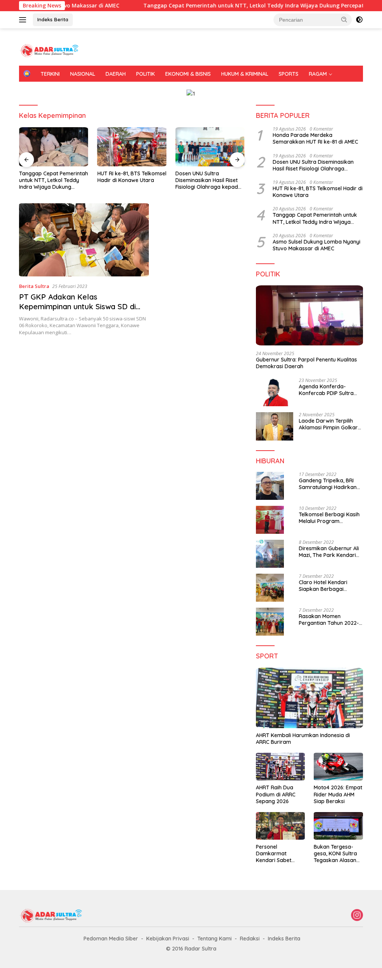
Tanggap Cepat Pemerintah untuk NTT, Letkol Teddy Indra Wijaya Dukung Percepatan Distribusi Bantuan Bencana (53, 180)
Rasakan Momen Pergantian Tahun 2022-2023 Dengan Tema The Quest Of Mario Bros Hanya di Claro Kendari (329, 619)
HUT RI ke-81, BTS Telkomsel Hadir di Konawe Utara (131, 177)
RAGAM (318, 74)
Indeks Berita (52, 19)
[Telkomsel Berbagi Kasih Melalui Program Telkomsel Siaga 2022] (270, 520)
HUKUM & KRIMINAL (244, 74)
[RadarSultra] (50, 50)
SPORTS (288, 74)
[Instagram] (357, 915)
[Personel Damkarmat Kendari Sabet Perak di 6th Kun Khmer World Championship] (280, 826)
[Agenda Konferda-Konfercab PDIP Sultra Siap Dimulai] (274, 392)
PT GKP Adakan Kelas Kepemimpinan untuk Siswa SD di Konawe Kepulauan (77, 306)
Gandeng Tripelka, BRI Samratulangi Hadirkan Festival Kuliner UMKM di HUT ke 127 (328, 484)
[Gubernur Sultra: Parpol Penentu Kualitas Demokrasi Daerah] (309, 315)
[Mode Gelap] (359, 19)
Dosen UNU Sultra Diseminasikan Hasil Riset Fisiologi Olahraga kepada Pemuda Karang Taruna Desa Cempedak (208, 180)
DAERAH (116, 74)
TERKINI (50, 74)
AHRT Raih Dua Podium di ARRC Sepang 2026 (275, 794)
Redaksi (250, 938)
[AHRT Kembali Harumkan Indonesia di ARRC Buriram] (309, 698)
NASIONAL (82, 74)
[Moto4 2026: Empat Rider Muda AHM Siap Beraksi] (338, 766)
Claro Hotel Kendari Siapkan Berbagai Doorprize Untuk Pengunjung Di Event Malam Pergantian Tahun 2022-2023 (330, 585)
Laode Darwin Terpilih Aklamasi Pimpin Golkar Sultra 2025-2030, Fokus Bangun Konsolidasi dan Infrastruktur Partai (329, 424)
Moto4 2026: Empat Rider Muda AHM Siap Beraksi (338, 794)
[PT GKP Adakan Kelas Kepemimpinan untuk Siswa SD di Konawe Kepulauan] (84, 239)
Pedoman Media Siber (111, 938)
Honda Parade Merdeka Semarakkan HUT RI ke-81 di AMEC (315, 138)
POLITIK (145, 74)
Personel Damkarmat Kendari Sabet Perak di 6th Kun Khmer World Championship (276, 853)
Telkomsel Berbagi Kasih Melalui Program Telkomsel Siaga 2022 (329, 517)
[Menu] (24, 19)
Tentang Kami (214, 938)
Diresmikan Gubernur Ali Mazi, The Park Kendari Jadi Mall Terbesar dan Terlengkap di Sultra (329, 551)
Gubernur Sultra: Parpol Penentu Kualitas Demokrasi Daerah (306, 363)
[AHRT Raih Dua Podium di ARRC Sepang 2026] (280, 766)
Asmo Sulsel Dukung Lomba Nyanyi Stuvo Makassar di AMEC (316, 245)
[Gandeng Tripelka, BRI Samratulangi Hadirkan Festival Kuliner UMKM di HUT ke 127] (270, 486)
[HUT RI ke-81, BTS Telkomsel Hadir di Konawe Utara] (132, 146)
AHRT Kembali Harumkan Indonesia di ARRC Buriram (303, 738)
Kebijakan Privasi (167, 938)
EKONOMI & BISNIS (188, 74)
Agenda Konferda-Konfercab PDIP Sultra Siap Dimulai (326, 390)
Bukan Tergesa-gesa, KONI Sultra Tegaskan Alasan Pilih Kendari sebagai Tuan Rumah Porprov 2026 (335, 853)
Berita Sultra (34, 286)
